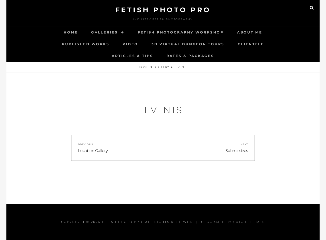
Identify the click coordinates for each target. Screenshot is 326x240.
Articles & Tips (132, 56)
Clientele (251, 44)
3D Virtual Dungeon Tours (187, 44)
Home (71, 32)
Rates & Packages (190, 56)
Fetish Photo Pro (163, 10)
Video (130, 44)
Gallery (162, 67)
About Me (249, 32)
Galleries (104, 32)
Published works (85, 44)
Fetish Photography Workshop (181, 32)
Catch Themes (249, 222)
